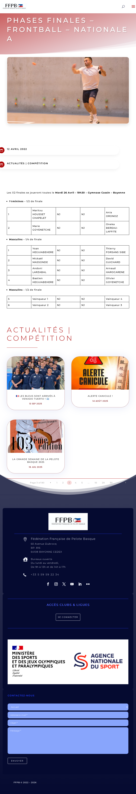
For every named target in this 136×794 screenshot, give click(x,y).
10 (96, 482)
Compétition (38, 163)
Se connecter (68, 617)
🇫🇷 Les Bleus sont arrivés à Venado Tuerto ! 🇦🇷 (35, 397)
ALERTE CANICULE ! (100, 396)
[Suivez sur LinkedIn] (80, 584)
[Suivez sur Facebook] (48, 584)
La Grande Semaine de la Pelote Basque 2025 (35, 460)
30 (111, 482)
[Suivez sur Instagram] (56, 584)
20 (103, 482)
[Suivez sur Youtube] (72, 584)
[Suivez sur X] (64, 584)
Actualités (16, 163)
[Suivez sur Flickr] (88, 584)
